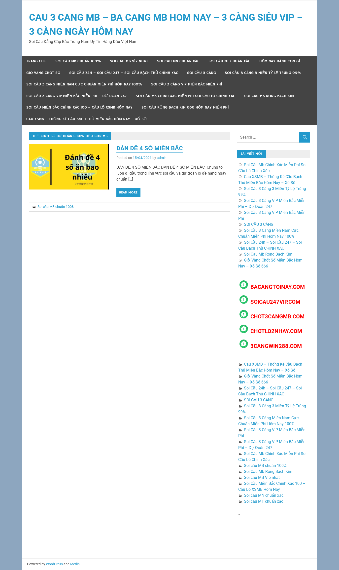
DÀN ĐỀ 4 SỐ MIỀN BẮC (149, 148)
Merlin (75, 564)
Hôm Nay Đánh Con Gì (279, 61)
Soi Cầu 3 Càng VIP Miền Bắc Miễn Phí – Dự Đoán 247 (76, 96)
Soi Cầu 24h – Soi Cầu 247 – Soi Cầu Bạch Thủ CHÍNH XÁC (123, 73)
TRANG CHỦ (36, 61)
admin (162, 158)
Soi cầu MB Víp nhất (129, 61)
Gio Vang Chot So (43, 73)
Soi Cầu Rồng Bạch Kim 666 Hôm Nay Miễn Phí (185, 107)
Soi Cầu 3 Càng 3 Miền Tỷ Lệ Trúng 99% (263, 73)
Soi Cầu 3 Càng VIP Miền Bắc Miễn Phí (186, 84)
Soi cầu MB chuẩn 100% (78, 61)
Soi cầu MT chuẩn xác (229, 61)
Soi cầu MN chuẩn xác (178, 61)
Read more (128, 192)
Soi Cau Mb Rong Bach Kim (269, 96)
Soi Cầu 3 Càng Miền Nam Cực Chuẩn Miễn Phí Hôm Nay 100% (84, 84)
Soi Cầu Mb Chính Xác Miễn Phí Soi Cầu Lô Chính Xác (185, 96)
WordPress (54, 564)
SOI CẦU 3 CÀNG (201, 73)
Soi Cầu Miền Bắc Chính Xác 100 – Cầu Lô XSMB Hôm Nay (79, 107)
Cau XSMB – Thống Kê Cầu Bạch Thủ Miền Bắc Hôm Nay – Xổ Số (86, 119)
